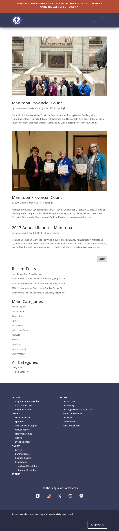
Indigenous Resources (22, 330)
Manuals (16, 334)
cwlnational (20, 202)
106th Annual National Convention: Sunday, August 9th (37, 288)
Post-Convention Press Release (27, 273)
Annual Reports (19, 306)
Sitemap (97, 525)
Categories (17, 367)
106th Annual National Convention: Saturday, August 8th (38, 292)
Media (15, 339)
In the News (17, 325)
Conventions (18, 316)
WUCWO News (19, 353)
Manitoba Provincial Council (38, 103)
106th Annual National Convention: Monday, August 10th (38, 283)
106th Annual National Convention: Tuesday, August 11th (39, 278)
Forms (15, 320)
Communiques (19, 311)
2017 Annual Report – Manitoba (42, 227)
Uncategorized (51, 232)
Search (102, 258)
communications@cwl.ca (27, 108)
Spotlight (61, 108)
